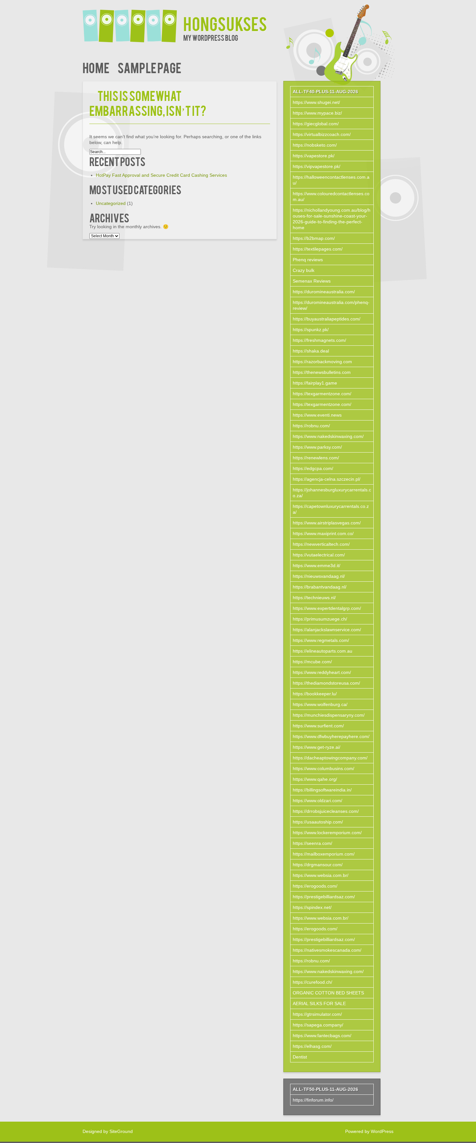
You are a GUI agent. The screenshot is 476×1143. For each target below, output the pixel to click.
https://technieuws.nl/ (314, 597)
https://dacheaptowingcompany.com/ (330, 757)
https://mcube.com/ (312, 661)
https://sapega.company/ (318, 1024)
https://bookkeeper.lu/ (315, 693)
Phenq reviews (308, 259)
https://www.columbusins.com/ (323, 768)
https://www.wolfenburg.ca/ (320, 704)
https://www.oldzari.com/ (317, 800)
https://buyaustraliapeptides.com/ (326, 318)
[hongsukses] (133, 22)
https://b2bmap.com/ (314, 238)
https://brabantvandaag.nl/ (319, 586)
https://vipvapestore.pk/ (316, 166)
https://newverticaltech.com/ (321, 544)
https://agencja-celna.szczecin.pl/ (326, 479)
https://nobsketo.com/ (315, 145)
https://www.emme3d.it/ (316, 565)
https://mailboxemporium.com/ (324, 854)
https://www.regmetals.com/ (321, 640)
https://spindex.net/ (312, 907)
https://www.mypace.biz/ (317, 113)
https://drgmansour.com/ (318, 864)
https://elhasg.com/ (312, 1046)
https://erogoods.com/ (315, 886)
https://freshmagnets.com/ (319, 340)
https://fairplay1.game (315, 383)
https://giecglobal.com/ (316, 123)
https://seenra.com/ (312, 843)
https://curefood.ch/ (312, 982)
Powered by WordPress (369, 1131)
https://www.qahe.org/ (315, 779)
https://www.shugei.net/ (316, 102)
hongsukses (225, 23)
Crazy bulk (303, 270)
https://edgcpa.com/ (313, 468)
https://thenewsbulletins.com (322, 372)
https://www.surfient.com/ (318, 725)
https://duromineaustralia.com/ (324, 291)
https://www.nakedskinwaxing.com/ (328, 436)
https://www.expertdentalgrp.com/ (327, 608)
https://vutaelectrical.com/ (319, 554)
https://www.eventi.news (317, 415)
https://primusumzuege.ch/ (320, 619)
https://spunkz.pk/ (311, 329)
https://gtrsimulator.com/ (317, 1014)
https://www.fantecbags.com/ (322, 1035)
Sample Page (149, 67)
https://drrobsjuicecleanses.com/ (326, 811)
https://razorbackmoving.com (322, 361)
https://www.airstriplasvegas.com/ (327, 522)
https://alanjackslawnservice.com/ (327, 629)
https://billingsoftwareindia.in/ (322, 789)
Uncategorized (111, 203)
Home (96, 67)
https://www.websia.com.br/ (320, 875)
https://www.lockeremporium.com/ (327, 832)
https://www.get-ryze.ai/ (316, 747)
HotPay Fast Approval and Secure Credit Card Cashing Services (161, 175)
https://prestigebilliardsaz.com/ (324, 896)
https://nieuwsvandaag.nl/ (319, 576)
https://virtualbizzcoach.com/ (322, 134)
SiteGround (121, 1131)
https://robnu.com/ (311, 425)
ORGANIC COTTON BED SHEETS (328, 992)
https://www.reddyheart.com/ (322, 672)
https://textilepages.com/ (318, 249)
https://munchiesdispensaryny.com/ (329, 715)
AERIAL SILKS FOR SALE (319, 1003)
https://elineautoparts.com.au (322, 651)
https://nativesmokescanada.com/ (327, 950)
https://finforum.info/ (313, 1100)
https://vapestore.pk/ (313, 155)
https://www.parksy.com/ (317, 447)
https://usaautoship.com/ (318, 821)
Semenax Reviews (312, 281)
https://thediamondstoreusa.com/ (326, 683)
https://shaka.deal (311, 350)
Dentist (300, 1056)
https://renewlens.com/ (316, 457)
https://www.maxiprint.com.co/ (323, 533)
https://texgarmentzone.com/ (322, 393)
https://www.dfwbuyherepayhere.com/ (331, 736)
